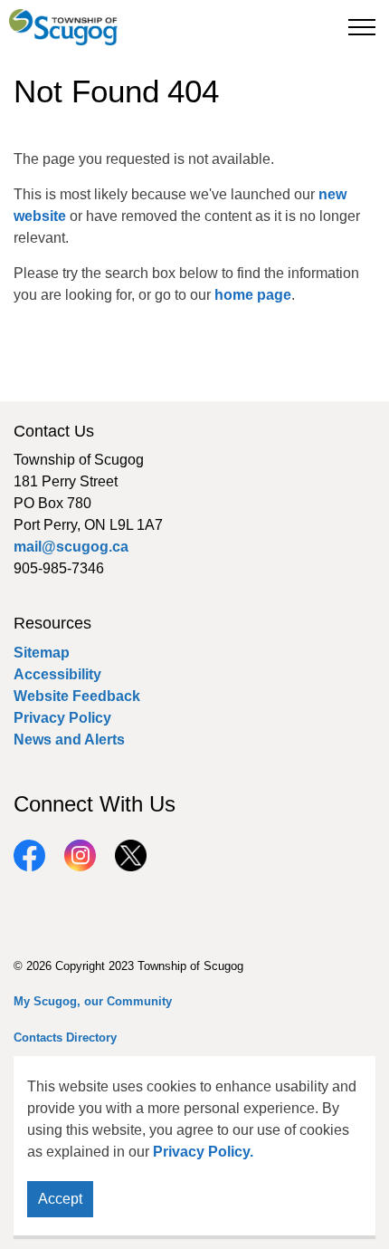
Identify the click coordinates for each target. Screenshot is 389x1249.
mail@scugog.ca (71, 546)
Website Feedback (77, 696)
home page (252, 295)
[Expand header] (362, 27)
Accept (60, 1198)
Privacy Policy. (203, 1151)
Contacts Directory (65, 1037)
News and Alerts (69, 739)
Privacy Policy (62, 717)
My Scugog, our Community (93, 1001)
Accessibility (57, 674)
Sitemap (42, 652)
